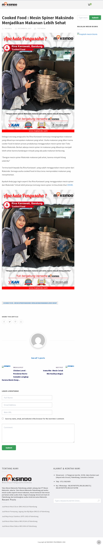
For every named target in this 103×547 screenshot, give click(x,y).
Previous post (18, 367)
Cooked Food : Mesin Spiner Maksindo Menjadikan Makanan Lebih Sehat (30, 303)
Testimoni (41, 28)
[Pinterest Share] (15, 322)
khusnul (8, 28)
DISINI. (70, 185)
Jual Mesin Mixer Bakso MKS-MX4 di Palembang (19, 526)
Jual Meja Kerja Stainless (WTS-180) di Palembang (20, 516)
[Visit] (38, 340)
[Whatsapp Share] (21, 322)
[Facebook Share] (4, 322)
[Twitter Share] (10, 322)
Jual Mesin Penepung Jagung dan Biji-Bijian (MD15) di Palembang (25, 511)
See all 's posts (38, 358)
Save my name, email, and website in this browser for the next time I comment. (34, 419)
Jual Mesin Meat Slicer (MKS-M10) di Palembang (19, 506)
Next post (59, 367)
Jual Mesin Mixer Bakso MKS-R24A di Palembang (19, 521)
